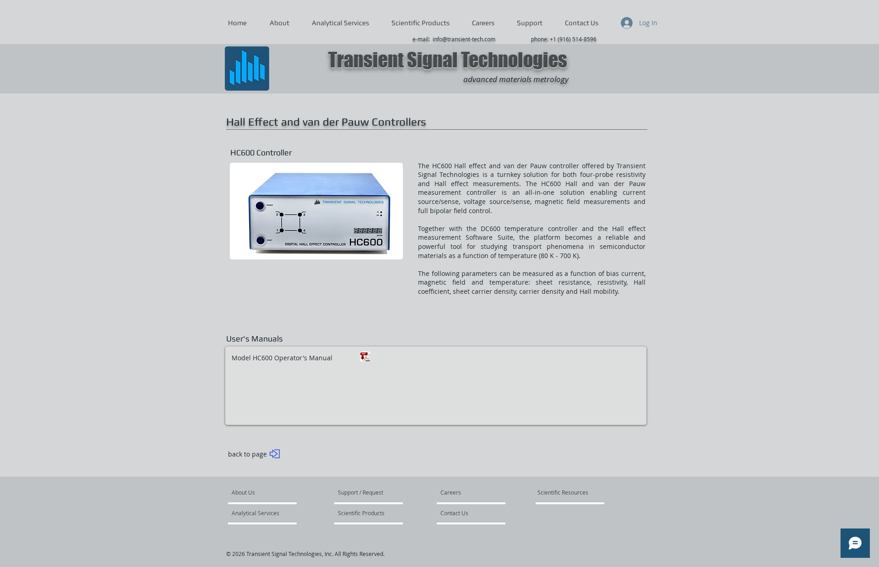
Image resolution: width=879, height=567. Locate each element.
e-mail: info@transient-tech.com (453, 39)
